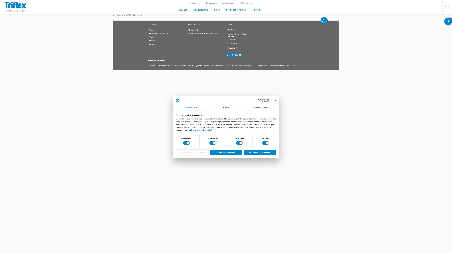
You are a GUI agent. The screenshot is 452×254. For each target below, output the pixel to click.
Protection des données (179, 65)
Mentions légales (163, 65)
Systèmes (183, 10)
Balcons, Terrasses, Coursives (158, 33)
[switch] (212, 143)
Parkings (152, 37)
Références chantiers (236, 10)
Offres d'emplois (231, 65)
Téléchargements (211, 3)
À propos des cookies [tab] (261, 108)
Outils (217, 10)
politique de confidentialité (200, 130)
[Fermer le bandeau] (275, 100)
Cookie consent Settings (156, 61)
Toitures (151, 30)
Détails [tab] (226, 108)
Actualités (152, 65)
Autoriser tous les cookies (260, 152)
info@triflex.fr (232, 48)
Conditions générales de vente (198, 65)
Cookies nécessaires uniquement (192, 152)
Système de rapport (245, 65)
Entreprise (257, 10)
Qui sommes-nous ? (217, 65)
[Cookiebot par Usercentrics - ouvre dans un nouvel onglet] (260, 100)
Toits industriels (193, 30)
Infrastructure (153, 41)
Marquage (152, 44)
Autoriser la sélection (226, 152)
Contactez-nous (194, 3)
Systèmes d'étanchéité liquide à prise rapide (203, 33)
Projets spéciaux (200, 10)
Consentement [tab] (191, 108)
